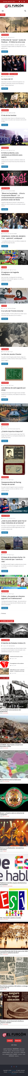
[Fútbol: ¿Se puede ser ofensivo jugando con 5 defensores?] (14, 582)
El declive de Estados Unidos (16, 656)
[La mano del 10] (14, 63)
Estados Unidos (6, 1052)
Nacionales (5, 34)
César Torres (12, 150)
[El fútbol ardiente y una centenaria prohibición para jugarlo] (14, 137)
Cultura (4, 267)
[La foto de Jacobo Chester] (14, 335)
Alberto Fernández (7, 1049)
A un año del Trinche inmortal (12, 311)
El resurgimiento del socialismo (17, 663)
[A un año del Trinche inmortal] (14, 296)
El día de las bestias (8, 115)
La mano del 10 (7, 79)
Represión (11, 1056)
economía (22, 1050)
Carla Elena (12, 76)
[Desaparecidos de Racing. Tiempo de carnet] (14, 460)
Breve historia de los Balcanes (10, 779)
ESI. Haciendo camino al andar (10, 918)
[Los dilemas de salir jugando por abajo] (14, 374)
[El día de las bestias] (14, 100)
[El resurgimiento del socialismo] (4, 664)
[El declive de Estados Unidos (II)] (14, 630)
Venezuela (17, 1056)
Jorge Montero (12, 37)
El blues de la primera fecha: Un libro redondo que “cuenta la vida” (13, 559)
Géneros (5, 886)
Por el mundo (13, 73)
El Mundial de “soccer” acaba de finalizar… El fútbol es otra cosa (17, 670)
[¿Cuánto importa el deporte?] (14, 412)
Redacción (18, 1040)
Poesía (24, 1054)
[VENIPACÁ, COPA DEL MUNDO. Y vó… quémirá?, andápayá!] (14, 221)
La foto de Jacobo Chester (11, 354)
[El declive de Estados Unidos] (4, 658)
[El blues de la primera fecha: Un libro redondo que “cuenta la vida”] (14, 543)
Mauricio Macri (9, 1054)
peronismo (20, 1054)
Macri (4, 1054)
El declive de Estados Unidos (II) (13, 643)
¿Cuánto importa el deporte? (12, 431)
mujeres (15, 1054)
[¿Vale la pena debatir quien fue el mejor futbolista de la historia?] (14, 505)
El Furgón (11, 351)
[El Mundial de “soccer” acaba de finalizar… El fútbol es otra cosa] (14, 24)
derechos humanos (16, 1050)
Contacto (9, 1040)
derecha (9, 1050)
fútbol (11, 1052)
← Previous (3, 613)
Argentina (16, 1049)
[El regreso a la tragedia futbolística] (14, 257)
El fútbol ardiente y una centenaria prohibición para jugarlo (11, 155)
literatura (22, 1052)
